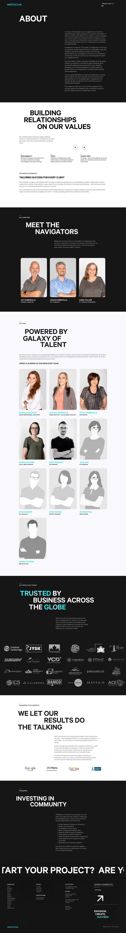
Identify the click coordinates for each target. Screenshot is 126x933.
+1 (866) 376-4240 (69, 888)
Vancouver (68, 908)
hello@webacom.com (71, 887)
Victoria (67, 909)
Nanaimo (67, 906)
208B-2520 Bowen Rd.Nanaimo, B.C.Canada (70, 896)
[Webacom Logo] (14, 4)
